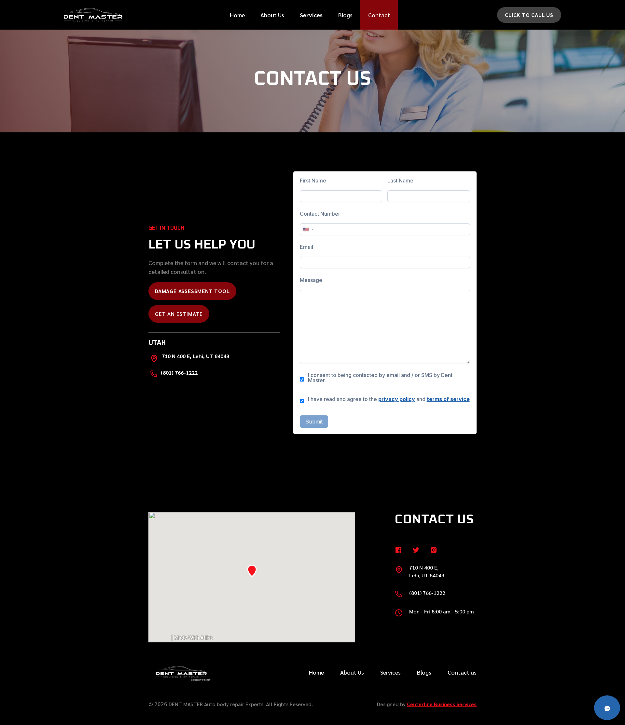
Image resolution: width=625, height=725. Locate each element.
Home (237, 15)
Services (390, 672)
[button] (311, 15)
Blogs (345, 15)
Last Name (400, 180)
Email (306, 246)
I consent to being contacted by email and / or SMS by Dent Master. (380, 377)
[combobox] (307, 229)
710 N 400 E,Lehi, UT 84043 (426, 571)
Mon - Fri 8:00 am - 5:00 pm (441, 611)
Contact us (462, 672)
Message (311, 280)
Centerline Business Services (442, 704)
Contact (379, 15)
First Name (313, 180)
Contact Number (320, 213)
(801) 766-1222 (179, 372)
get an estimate (179, 313)
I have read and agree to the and (389, 399)
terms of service (448, 399)
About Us (272, 15)
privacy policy (396, 399)
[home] (93, 14)
